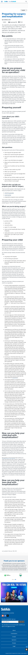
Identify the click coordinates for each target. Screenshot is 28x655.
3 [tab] (15, 579)
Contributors (14, 633)
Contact (14, 636)
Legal (8, 626)
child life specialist (9, 193)
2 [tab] (14, 579)
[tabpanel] (7, 575)
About (14, 630)
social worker (8, 195)
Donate (14, 643)
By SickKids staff (6, 19)
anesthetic (15, 377)
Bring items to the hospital (8, 457)
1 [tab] (12, 579)
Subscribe (21, 621)
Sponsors (14, 640)
